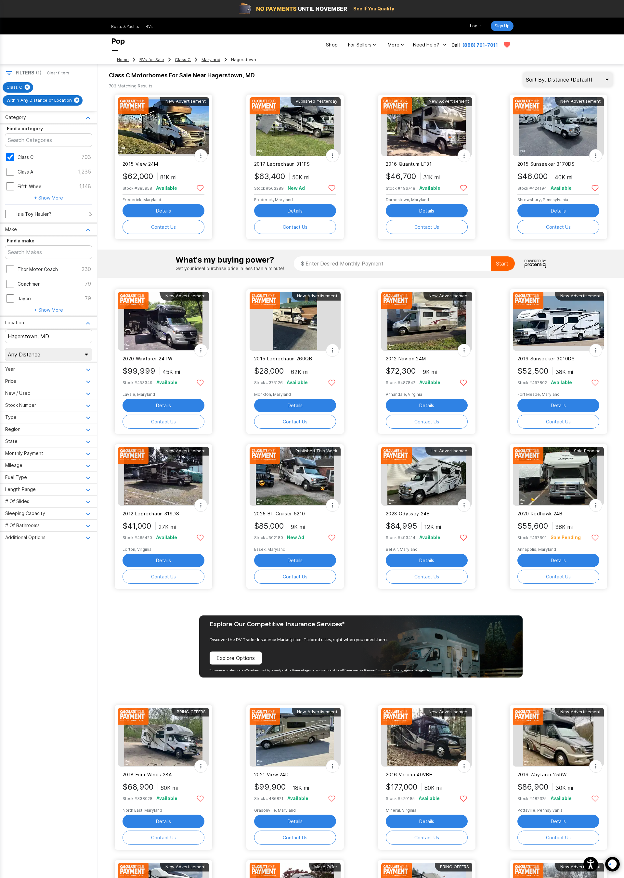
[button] (590, 864)
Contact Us (163, 227)
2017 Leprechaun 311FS (282, 164)
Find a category (25, 128)
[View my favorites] (507, 45)
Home (123, 60)
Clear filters (58, 73)
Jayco (24, 298)
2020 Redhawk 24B (540, 513)
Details (163, 210)
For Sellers (359, 44)
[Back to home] (118, 44)
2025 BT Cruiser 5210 (279, 513)
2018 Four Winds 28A (147, 774)
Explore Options (235, 658)
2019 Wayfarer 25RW (542, 774)
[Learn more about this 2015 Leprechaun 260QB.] (295, 321)
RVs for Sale (151, 60)
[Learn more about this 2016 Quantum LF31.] (426, 126)
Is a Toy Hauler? (34, 214)
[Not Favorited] (200, 188)
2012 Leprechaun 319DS (151, 513)
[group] (18, 87)
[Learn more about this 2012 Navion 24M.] (426, 321)
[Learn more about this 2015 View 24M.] (163, 126)
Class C (183, 60)
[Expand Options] (200, 155)
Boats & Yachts (125, 26)
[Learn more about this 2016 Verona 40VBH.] (426, 737)
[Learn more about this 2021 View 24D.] (295, 737)
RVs (149, 26)
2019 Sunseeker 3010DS (546, 358)
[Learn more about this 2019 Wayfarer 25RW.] (558, 737)
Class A (25, 171)
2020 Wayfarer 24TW (148, 358)
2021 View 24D (271, 774)
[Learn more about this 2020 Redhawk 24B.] (558, 476)
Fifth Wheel (30, 186)
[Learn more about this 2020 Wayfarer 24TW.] (163, 321)
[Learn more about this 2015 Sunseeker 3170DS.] (558, 126)
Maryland (211, 60)
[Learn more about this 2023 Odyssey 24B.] (426, 476)
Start (502, 263)
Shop (332, 44)
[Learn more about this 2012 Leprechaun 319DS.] (163, 476)
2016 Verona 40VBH (409, 774)
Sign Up (502, 25)
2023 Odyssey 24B (408, 513)
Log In (476, 25)
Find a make (20, 240)
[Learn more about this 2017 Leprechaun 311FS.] (295, 126)
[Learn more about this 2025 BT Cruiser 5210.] (295, 476)
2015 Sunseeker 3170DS (546, 164)
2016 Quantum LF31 (409, 164)
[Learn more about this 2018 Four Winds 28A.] (163, 737)
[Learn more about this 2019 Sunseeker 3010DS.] (558, 321)
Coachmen (29, 284)
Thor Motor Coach (38, 269)
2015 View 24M (140, 164)
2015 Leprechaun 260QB (283, 358)
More (393, 44)
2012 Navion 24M (406, 358)
